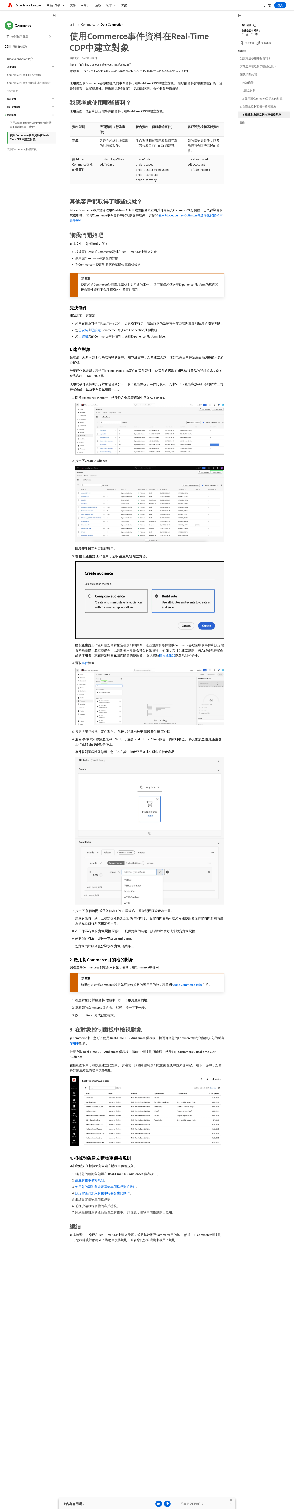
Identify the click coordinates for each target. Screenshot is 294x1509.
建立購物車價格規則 (89, 1180)
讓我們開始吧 (248, 74)
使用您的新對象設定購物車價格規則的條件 (105, 1187)
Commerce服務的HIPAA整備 (24, 75)
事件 (85, 663)
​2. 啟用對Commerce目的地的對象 (262, 98)
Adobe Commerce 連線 (187, 985)
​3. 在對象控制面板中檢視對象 (258, 106)
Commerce (88, 24)
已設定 (96, 330)
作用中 (74, 1043)
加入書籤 (249, 42)
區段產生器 (167, 655)
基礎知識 (11, 66)
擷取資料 (11, 99)
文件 (73, 24)
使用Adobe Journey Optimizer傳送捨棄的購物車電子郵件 (31, 125)
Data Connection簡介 (20, 59)
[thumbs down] (167, 1504)
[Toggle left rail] (54, 15)
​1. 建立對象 (248, 90)
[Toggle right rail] (239, 15)
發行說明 (12, 91)
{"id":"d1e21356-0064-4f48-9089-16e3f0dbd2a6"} (104, 64)
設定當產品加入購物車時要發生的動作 (102, 1193)
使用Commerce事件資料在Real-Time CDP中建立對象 (29, 137)
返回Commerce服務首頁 (22, 149)
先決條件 (248, 82)
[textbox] (29, 36)
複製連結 (266, 42)
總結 (243, 122)
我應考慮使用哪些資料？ (255, 58)
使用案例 (11, 115)
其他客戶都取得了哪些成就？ (258, 66)
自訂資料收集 (13, 107)
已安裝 (83, 330)
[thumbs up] (158, 1504)
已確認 (83, 336)
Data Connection (112, 24)
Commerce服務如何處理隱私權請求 (29, 83)
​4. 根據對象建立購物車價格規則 (261, 114)
